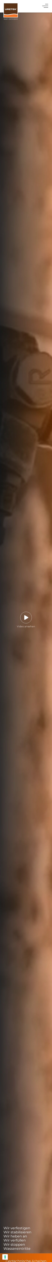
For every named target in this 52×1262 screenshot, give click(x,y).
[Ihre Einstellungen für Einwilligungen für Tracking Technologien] (5, 1257)
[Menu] (45, 5)
